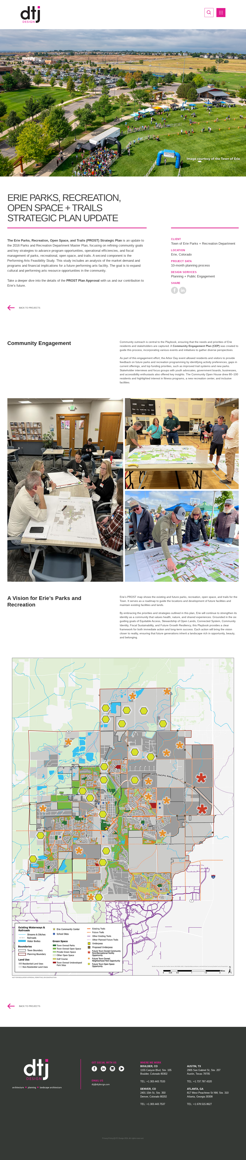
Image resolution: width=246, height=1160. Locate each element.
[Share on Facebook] (174, 290)
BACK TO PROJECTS (29, 308)
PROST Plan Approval (83, 280)
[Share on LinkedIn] (182, 290)
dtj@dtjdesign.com (101, 1084)
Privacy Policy (107, 1138)
